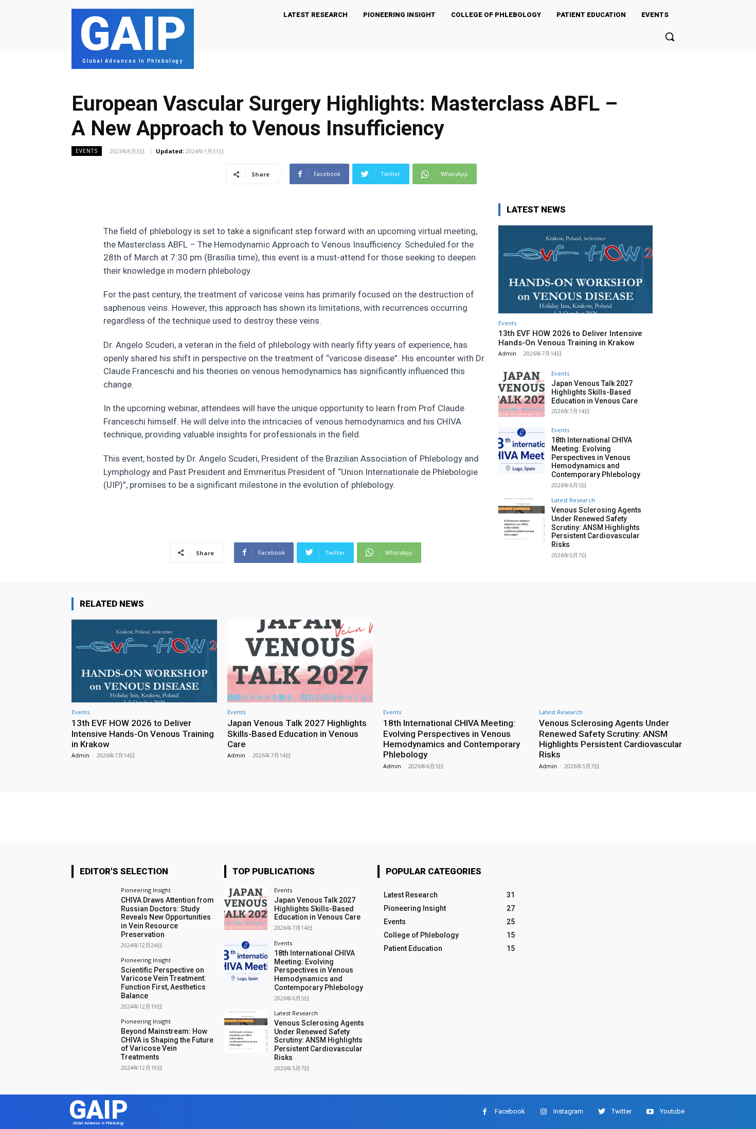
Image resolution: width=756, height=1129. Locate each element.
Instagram (568, 1111)
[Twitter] (601, 1112)
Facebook (510, 1111)
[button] (670, 36)
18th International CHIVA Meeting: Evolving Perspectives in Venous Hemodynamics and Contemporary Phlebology (595, 457)
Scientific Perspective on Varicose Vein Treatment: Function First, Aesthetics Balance (163, 983)
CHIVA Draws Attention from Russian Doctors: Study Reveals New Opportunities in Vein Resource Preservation (167, 917)
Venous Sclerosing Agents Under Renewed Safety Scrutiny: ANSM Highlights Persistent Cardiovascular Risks (596, 527)
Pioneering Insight (146, 890)
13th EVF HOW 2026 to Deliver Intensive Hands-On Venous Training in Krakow (570, 338)
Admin (507, 353)
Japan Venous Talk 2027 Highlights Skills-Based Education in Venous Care (594, 392)
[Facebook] (485, 1112)
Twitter (621, 1111)
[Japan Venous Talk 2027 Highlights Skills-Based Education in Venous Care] (521, 394)
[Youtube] (650, 1112)
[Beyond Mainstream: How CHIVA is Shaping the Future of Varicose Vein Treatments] (92, 1039)
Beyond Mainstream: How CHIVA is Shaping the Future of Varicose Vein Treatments (167, 1044)
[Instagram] (543, 1112)
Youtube (672, 1111)
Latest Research (573, 500)
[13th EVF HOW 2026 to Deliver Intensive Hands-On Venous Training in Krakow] (575, 269)
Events (87, 150)
